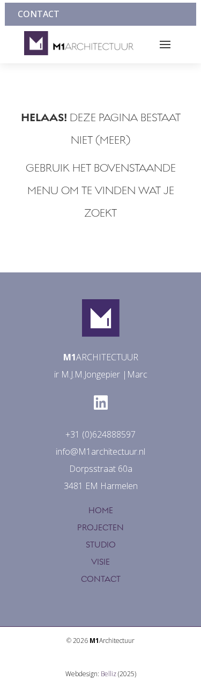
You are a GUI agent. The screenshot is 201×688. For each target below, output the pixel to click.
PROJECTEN (100, 527)
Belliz (108, 673)
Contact (38, 14)
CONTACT (101, 579)
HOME (100, 510)
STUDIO (101, 545)
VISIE (100, 562)
